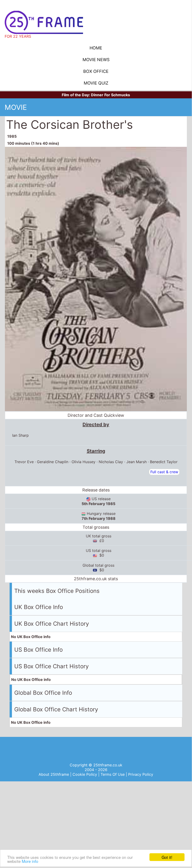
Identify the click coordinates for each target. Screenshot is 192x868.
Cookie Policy (85, 774)
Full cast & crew (164, 471)
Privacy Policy (140, 774)
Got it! (167, 857)
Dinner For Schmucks (110, 94)
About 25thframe (54, 774)
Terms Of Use (113, 774)
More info (30, 861)
